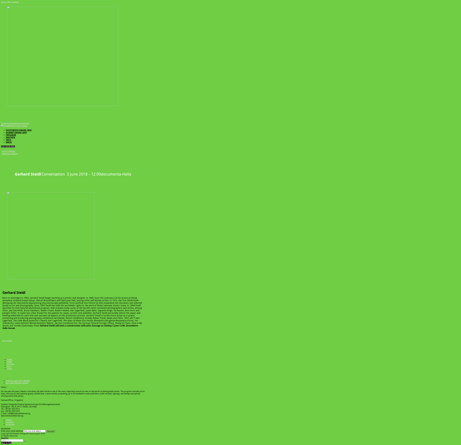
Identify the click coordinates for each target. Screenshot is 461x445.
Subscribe (50, 431)
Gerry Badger (8, 151)
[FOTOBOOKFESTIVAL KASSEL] (14, 126)
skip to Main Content (10, 2)
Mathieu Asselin (10, 153)
